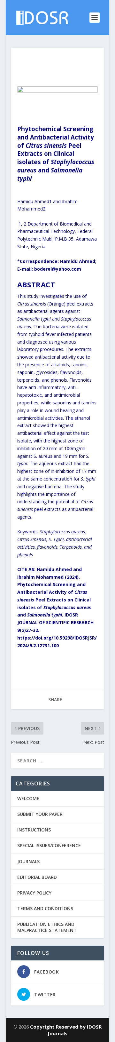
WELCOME (28, 798)
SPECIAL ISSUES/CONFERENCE (49, 845)
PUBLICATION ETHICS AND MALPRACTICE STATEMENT (47, 927)
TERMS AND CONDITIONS (45, 908)
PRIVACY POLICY (34, 893)
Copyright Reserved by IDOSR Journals (66, 1030)
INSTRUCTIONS (34, 830)
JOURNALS (28, 861)
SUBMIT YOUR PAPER (40, 814)
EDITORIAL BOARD (37, 877)
